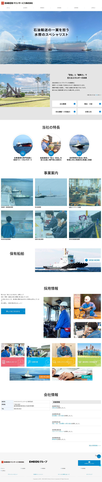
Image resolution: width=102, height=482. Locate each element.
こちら (96, 95)
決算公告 (54, 407)
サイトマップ (89, 474)
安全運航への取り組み (58, 415)
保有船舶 (59, 7)
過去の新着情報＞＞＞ (95, 445)
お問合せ (93, 7)
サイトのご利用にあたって (64, 474)
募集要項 (54, 439)
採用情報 (76, 7)
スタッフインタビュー (58, 431)
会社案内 (25, 7)
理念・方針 (55, 423)
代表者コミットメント (38, 474)
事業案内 (42, 7)
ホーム (8, 7)
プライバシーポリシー (13, 474)
